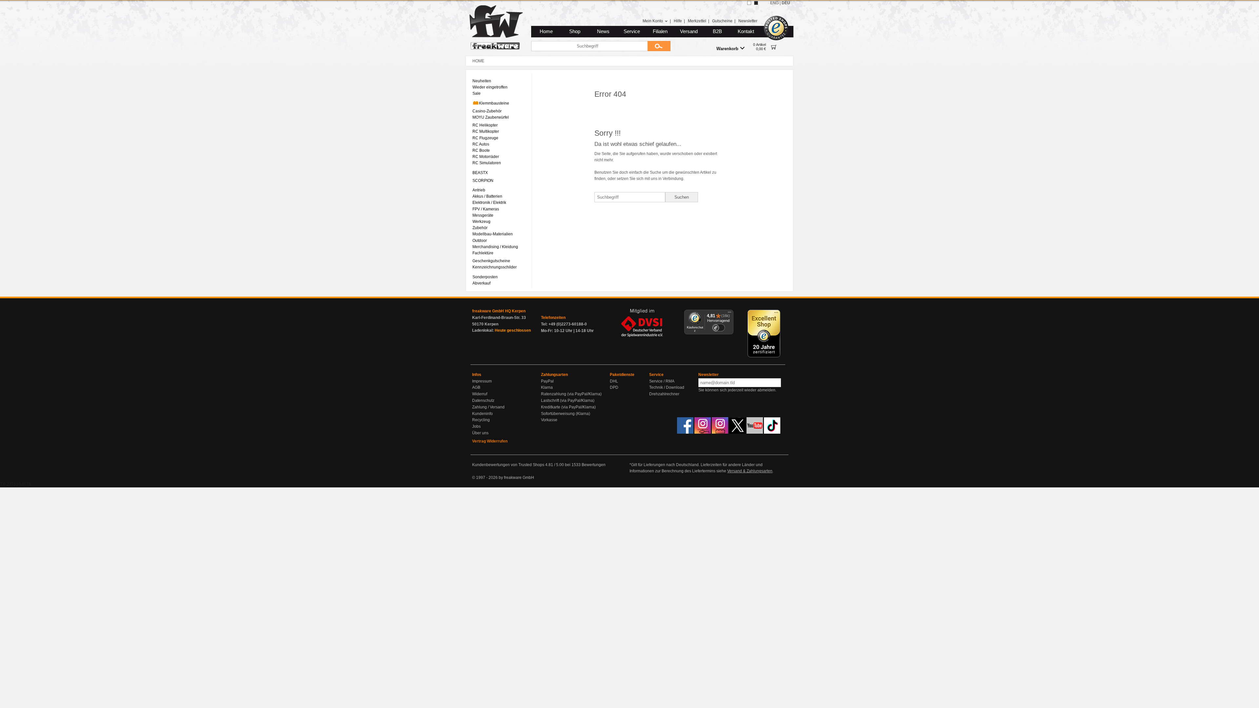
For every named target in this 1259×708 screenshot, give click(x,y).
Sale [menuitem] (476, 93)
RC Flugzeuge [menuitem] (485, 138)
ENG (774, 3)
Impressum (482, 381)
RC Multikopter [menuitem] (485, 131)
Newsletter (747, 21)
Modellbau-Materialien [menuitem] (492, 234)
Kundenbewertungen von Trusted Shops (508, 464)
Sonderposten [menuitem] (485, 277)
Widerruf (479, 394)
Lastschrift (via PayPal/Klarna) (567, 400)
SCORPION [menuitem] (482, 180)
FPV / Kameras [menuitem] (485, 209)
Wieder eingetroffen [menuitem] (490, 87)
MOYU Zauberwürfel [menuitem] (490, 117)
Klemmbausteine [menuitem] (494, 103)
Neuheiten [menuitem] (481, 81)
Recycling (481, 420)
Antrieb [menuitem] (478, 190)
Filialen (660, 31)
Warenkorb (727, 48)
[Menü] (729, 314)
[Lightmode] (749, 3)
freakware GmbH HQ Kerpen (499, 311)
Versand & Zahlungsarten (749, 471)
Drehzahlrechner (664, 394)
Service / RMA (661, 381)
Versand (689, 31)
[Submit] (659, 46)
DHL (614, 381)
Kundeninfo (482, 413)
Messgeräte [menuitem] (482, 215)
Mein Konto (653, 21)
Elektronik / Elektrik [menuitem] (489, 202)
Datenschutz (483, 400)
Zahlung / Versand (488, 407)
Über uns (480, 433)
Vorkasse (549, 420)
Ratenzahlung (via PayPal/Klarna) (571, 394)
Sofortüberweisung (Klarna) (565, 413)
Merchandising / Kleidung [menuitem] (495, 247)
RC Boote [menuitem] (481, 150)
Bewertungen (594, 464)
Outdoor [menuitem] (479, 240)
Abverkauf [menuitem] (481, 283)
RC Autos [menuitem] (480, 144)
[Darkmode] (756, 3)
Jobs (476, 426)
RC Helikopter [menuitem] (485, 125)
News (603, 31)
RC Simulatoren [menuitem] (486, 163)
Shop (574, 31)
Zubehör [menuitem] (480, 228)
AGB (476, 387)
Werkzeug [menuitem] (481, 221)
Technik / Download (666, 387)
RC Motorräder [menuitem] (485, 156)
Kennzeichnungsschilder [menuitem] (494, 267)
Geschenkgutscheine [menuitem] (491, 261)
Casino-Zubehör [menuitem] (487, 111)
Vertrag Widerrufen (490, 441)
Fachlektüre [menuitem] (482, 253)
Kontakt (746, 31)
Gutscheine (722, 21)
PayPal (547, 381)
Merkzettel (697, 21)
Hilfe (678, 21)
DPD (614, 387)
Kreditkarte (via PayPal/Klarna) (568, 407)
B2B (717, 31)
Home (546, 31)
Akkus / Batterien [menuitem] (487, 196)
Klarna (547, 387)
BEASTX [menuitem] (480, 172)
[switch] (718, 327)
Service (632, 31)
